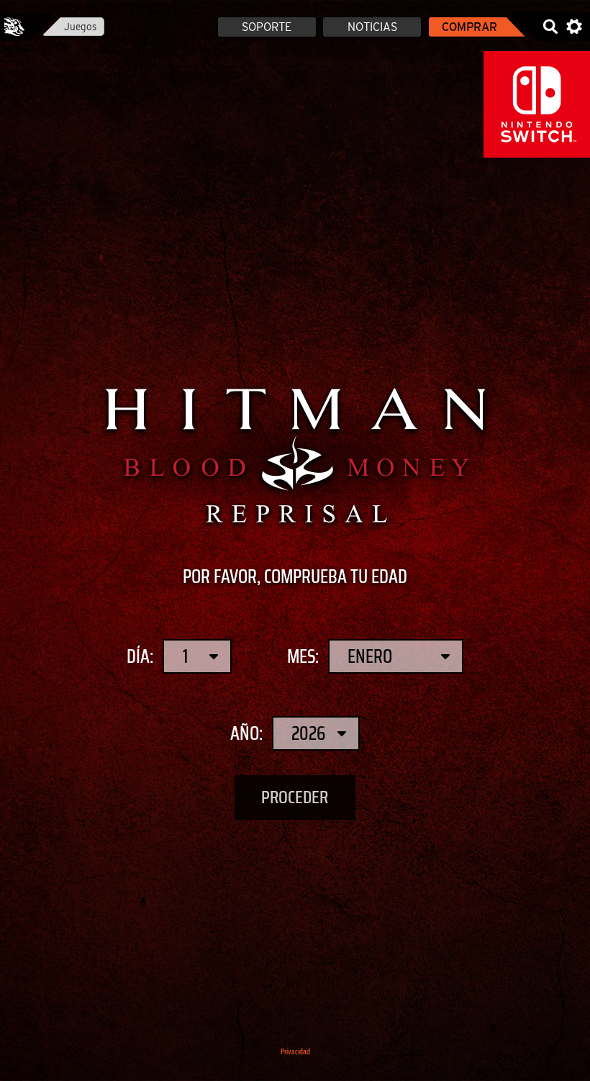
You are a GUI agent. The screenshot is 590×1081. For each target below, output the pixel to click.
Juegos (80, 26)
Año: (246, 733)
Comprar (469, 27)
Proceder (295, 798)
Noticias (372, 27)
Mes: (303, 656)
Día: (140, 656)
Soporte (266, 27)
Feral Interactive (14, 26)
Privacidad (295, 1052)
